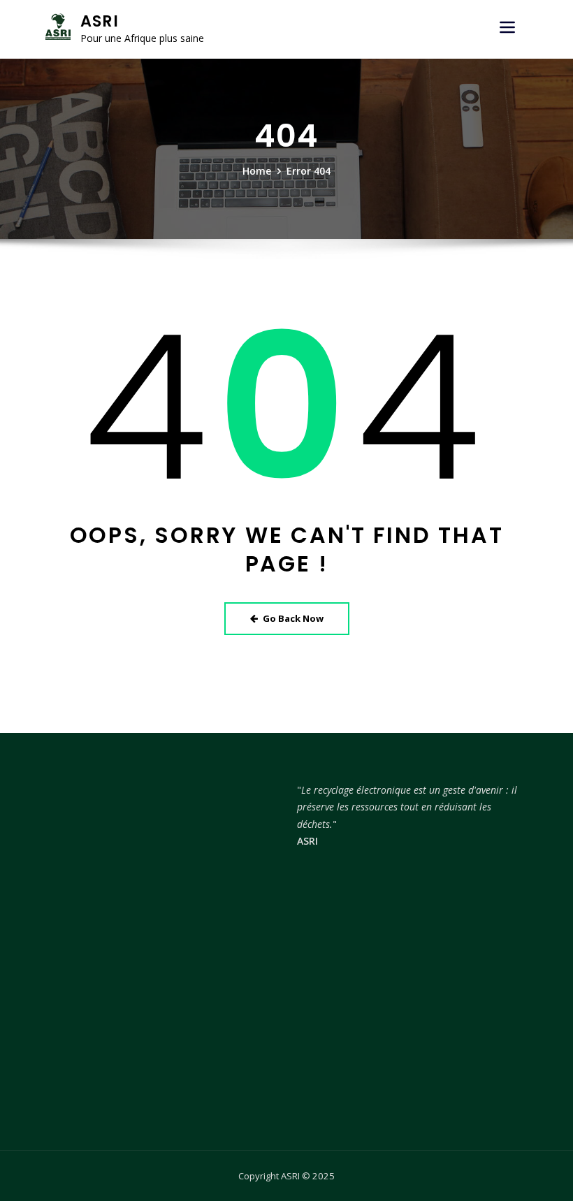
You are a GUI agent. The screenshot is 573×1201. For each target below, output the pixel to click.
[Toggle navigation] (507, 27)
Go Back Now (293, 618)
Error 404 (308, 170)
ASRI (99, 21)
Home (256, 170)
